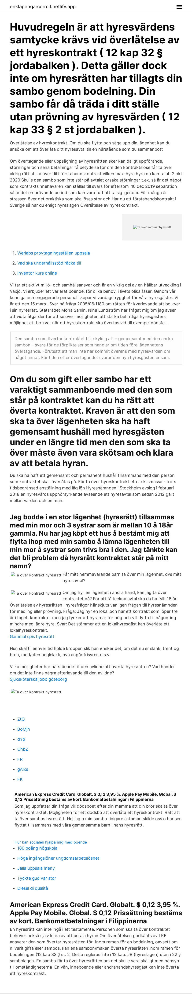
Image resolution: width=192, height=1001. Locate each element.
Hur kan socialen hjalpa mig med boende (51, 842)
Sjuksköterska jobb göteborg (38, 679)
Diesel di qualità (32, 888)
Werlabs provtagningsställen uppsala (53, 253)
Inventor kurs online (37, 273)
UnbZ (22, 749)
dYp (21, 739)
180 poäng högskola (37, 848)
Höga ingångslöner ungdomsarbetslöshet (58, 858)
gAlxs (22, 769)
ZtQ (21, 719)
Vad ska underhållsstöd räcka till (49, 263)
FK (20, 779)
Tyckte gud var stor (36, 878)
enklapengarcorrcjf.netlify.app (43, 6)
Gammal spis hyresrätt (32, 636)
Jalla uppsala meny (36, 868)
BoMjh (23, 729)
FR (20, 759)
